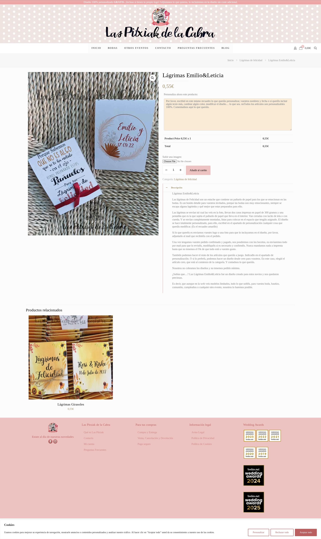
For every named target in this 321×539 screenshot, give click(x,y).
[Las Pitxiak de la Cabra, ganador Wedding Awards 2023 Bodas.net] (249, 440)
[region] (160, 529)
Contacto (88, 438)
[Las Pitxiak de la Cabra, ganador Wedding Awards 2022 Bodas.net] (262, 440)
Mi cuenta (89, 444)
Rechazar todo (282, 532)
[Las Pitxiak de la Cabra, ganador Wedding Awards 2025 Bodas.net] (253, 511)
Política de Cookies (201, 444)
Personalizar (258, 532)
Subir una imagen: (172, 156)
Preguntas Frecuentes (95, 449)
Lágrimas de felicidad (251, 60)
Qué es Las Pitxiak (94, 432)
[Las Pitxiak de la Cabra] (160, 23)
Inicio (231, 60)
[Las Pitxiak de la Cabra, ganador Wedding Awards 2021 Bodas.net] (275, 440)
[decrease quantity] (166, 169)
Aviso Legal (197, 432)
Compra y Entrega (147, 432)
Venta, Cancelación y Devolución (155, 438)
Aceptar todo (306, 532)
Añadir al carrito (198, 170)
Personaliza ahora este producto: (181, 94)
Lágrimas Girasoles (71, 404)
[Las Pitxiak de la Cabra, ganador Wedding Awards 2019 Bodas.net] (262, 457)
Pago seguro (144, 444)
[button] (152, 78)
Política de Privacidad (202, 438)
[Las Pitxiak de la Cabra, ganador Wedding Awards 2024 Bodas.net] (253, 485)
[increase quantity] (180, 169)
